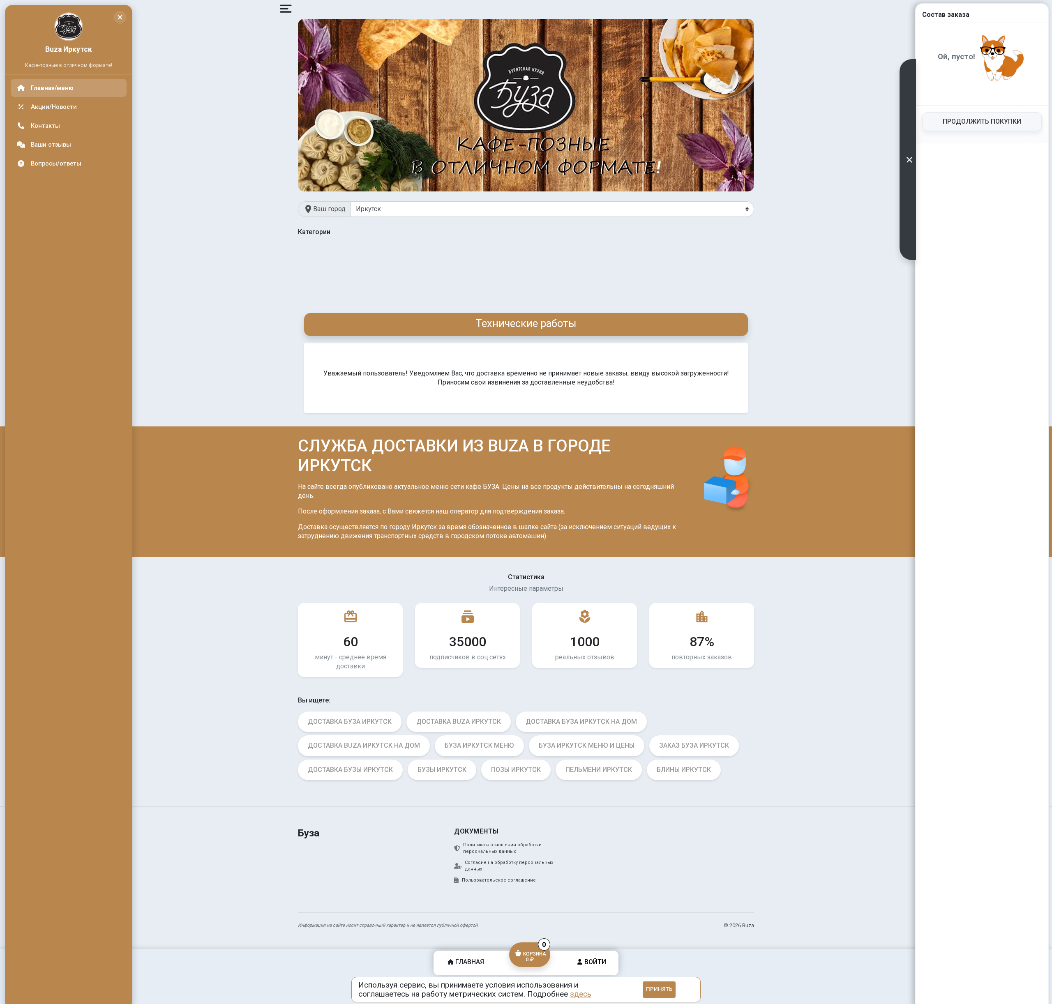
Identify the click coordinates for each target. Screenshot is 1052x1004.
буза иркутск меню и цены (586, 745)
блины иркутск (684, 770)
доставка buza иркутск (458, 721)
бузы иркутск (442, 770)
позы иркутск (516, 770)
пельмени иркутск (598, 770)
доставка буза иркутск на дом (581, 721)
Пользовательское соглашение (499, 880)
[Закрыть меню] (120, 17)
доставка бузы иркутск (350, 770)
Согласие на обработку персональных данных (509, 866)
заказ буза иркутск (694, 745)
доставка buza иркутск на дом (364, 745)
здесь (580, 994)
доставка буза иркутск (350, 721)
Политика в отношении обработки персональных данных (502, 848)
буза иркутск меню (479, 745)
